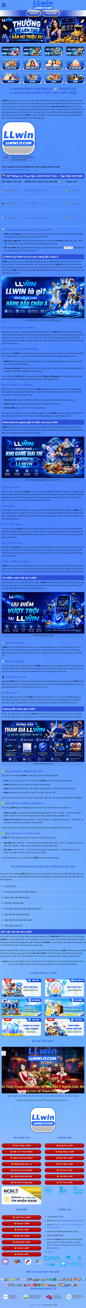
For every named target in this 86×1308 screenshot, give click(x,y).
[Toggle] (2, 886)
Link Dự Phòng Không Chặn (37, 218)
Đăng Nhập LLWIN (32, 191)
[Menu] (4, 5)
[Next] (81, 30)
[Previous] (5, 30)
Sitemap (50, 1252)
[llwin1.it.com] (43, 5)
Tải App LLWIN (30, 203)
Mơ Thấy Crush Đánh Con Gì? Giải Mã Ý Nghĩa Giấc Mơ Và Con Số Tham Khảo (43, 1096)
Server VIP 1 (45, 191)
